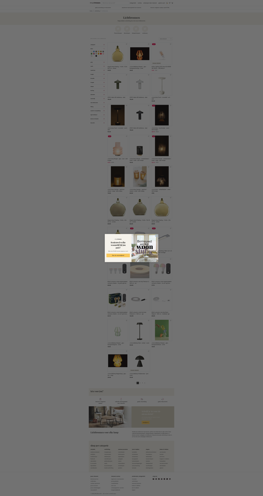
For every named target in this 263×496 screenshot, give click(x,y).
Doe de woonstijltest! (118, 255)
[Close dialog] (156, 236)
